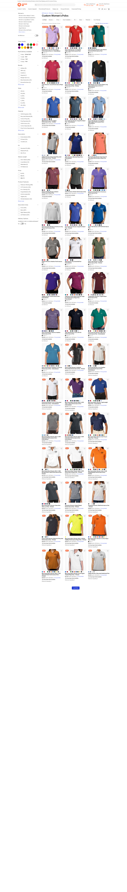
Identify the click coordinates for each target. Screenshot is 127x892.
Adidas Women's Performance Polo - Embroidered (51, 297)
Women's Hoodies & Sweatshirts (27, 17)
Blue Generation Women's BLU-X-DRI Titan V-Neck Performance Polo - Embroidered (74, 404)
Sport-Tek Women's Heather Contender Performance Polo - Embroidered (52, 368)
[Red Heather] (44, 260)
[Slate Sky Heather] (94, 365)
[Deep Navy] (49, 400)
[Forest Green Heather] (94, 260)
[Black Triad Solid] (101, 260)
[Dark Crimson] (54, 400)
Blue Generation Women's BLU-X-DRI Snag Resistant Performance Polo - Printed (97, 472)
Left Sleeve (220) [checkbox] (25, 214)
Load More (75, 588)
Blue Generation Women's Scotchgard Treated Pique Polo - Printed (74, 574)
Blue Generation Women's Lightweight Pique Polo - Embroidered (98, 403)
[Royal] (65, 155)
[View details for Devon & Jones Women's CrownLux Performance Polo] (99, 178)
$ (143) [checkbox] (22, 173)
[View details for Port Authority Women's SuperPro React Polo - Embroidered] (75, 107)
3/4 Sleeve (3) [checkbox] (24, 166)
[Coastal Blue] (95, 155)
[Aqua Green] (44, 537)
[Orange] (74, 294)
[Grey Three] (51, 294)
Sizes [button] (80, 19)
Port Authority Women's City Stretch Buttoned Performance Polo (97, 50)
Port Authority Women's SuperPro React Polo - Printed (75, 227)
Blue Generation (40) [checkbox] (26, 80)
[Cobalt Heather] (51, 365)
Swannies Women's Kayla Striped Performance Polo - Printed (73, 506)
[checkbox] (29, 54)
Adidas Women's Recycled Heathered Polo (98, 573)
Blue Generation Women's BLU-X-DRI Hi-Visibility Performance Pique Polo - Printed (75, 539)
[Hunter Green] (70, 400)
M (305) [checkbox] (23, 98)
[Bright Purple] (95, 331)
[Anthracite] (58, 48)
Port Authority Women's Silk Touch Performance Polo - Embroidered (97, 333)
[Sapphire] (88, 225)
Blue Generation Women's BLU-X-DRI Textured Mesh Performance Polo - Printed (51, 575)
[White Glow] (46, 400)
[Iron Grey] (79, 48)
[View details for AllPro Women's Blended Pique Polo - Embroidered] (75, 143)
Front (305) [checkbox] (23, 207)
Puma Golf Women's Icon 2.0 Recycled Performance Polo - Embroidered (51, 403)
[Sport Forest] (70, 331)
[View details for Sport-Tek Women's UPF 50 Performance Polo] (99, 213)
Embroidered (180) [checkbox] (25, 137)
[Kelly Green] (94, 190)
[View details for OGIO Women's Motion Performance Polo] (75, 178)
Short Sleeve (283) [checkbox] (25, 159)
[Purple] (70, 48)
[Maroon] (74, 48)
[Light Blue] (79, 400)
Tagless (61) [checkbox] (24, 196)
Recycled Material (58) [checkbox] (26, 116)
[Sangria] (90, 537)
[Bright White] (46, 83)
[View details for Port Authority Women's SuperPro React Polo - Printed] (75, 213)
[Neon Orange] (97, 331)
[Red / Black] (65, 435)
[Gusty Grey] (77, 119)
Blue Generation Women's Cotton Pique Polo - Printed (98, 539)
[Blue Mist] (56, 83)
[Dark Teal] (95, 48)
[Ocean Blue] (101, 190)
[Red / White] (88, 294)
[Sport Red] (67, 331)
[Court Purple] (49, 48)
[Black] (76, 48)
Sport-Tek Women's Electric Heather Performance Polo (51, 333)
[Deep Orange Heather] (49, 365)
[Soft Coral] (94, 225)
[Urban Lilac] (54, 48)
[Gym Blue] (42, 48)
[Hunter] (102, 435)
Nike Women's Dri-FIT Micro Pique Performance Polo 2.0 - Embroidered (51, 50)
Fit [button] (74, 19)
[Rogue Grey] (49, 83)
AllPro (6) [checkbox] (23, 70)
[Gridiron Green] (47, 83)
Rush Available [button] (66, 19)
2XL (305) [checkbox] (23, 105)
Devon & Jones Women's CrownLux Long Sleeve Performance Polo (52, 227)
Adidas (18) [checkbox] (23, 68)
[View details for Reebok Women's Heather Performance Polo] (52, 248)
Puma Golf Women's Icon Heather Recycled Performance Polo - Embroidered (96, 369)
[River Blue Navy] (90, 48)
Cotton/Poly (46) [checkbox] (25, 118)
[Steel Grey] (102, 331)
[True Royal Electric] (42, 331)
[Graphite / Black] (69, 435)
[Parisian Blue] (49, 190)
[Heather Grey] (46, 435)
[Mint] (47, 48)
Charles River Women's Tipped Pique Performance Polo (97, 297)
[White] (46, 48)
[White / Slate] (90, 294)
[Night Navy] (42, 190)
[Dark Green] (70, 119)
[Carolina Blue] (104, 119)
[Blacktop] (53, 83)
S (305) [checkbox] (22, 96)
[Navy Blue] (65, 365)
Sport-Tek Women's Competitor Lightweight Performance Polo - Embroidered (96, 122)
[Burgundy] (76, 119)
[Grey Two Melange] (92, 571)
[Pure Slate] (77, 294)
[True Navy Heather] (95, 260)
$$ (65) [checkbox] (22, 175)
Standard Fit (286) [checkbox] (25, 148)
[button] (104, 5)
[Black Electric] (49, 331)
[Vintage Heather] (54, 365)
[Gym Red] (44, 119)
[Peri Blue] (70, 365)
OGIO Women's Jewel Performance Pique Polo (52, 85)
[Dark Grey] (47, 119)
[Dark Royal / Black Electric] (53, 331)
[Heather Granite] (67, 155)
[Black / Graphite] (70, 435)
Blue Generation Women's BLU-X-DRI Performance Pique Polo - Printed (74, 471)
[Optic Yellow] (65, 537)
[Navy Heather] (42, 260)
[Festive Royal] (42, 400)
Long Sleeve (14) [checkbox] (25, 162)
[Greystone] (81, 155)
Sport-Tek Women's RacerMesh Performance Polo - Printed (73, 85)
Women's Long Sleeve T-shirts (26, 19)
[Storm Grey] (79, 119)
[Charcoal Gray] (46, 537)
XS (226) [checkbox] (23, 93)
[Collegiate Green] (47, 294)
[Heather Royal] (44, 435)
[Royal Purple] (72, 294)
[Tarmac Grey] (69, 190)
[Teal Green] (70, 294)
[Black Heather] (47, 260)
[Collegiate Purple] (49, 294)
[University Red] (44, 48)
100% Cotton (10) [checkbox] (25, 123)
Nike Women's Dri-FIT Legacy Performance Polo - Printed (49, 121)
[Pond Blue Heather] (88, 260)
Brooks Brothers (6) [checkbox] (26, 82)
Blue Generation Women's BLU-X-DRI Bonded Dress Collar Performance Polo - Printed (52, 472)
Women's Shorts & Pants (25, 30)
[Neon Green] (72, 83)
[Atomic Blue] (81, 48)
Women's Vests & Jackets (25, 21)
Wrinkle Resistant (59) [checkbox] (26, 199)
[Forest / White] (101, 294)
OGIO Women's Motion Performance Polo (75, 191)
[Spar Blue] (54, 83)
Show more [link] (21, 84)
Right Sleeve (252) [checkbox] (25, 212)
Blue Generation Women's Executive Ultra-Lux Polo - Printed (51, 506)
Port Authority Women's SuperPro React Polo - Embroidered (75, 121)
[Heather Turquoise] (42, 435)
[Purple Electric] (44, 331)
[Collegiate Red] (44, 294)
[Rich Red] (67, 119)
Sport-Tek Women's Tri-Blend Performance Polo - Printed (95, 262)
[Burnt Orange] (51, 571)
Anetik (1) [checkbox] (23, 73)
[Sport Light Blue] (77, 331)
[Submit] (36, 4)
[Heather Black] (47, 435)
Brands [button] (51, 19)
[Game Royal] (53, 48)
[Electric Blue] (58, 83)
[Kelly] (94, 400)
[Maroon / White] (102, 294)
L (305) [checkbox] (22, 100)
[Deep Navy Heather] (90, 365)
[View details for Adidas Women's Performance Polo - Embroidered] (52, 283)
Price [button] (57, 19)
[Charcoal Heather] (46, 260)
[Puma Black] (53, 400)
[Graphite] (92, 48)
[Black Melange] (47, 155)
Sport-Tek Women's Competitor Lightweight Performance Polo (73, 50)
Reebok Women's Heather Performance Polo (52, 262)
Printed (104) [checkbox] (24, 139)
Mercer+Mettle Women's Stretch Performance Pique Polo (50, 192)
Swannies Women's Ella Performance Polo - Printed (98, 506)
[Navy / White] (97, 294)
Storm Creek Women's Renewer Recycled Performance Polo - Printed (52, 539)
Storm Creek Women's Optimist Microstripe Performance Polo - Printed (75, 368)
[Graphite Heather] (53, 365)
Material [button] (88, 19)
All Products (45, 13)
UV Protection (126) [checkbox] (26, 187)
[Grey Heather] (67, 83)
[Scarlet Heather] (44, 365)
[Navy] (42, 83)
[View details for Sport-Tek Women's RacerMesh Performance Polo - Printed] (75, 71)
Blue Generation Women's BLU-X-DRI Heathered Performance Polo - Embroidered (51, 438)
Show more (21, 32)
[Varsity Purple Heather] (47, 365)
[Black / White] (94, 294)
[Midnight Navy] (51, 119)
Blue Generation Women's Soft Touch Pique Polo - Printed (97, 437)
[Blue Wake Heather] (42, 365)
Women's (51, 13)
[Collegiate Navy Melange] (44, 155)
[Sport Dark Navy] (72, 331)
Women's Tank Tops (24, 24)
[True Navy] (72, 48)
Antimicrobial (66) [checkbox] (25, 194)
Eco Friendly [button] (97, 19)
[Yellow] (104, 435)
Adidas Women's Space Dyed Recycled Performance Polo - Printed (51, 157)
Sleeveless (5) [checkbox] (24, 164)
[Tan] (72, 469)
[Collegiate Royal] (54, 294)
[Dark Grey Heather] (99, 260)
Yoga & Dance (22, 28)
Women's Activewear (24, 26)
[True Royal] (65, 48)
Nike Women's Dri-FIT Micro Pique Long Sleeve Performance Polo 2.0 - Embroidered (98, 86)
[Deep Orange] (76, 83)
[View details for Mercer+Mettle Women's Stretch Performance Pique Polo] (52, 178)
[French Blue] (88, 190)
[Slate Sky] (51, 400)
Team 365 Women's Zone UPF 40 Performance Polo (73, 333)
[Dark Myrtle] (47, 400)
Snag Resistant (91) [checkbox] (26, 192)
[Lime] (72, 155)
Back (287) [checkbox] (23, 210)
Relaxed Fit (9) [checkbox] (24, 150)
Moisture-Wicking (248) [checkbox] (27, 184)
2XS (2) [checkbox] (22, 91)
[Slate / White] (95, 294)
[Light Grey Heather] (97, 260)
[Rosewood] (44, 190)
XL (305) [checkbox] (23, 103)
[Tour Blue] (76, 294)
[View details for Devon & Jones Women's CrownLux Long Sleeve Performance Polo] (52, 213)
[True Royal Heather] (90, 260)
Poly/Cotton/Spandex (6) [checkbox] (27, 128)
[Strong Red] (44, 400)
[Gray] (76, 400)
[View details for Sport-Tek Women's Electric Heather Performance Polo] (52, 319)
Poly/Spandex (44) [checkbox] (25, 121)
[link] (22, 5)
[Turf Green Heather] (46, 365)
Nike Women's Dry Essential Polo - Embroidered (73, 262)
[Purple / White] (92, 294)
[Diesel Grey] (51, 83)
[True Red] (67, 48)
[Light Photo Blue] (42, 119)
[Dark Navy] (81, 294)
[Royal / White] (99, 294)
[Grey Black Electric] (51, 331)
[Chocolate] (99, 435)
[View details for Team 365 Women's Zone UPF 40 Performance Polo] (75, 319)
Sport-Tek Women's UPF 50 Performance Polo (98, 227)
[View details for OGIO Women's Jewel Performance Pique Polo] (52, 71)
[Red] (69, 155)
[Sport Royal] (65, 331)
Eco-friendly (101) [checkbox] (25, 189)
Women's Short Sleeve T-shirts (26, 15)
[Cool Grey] (56, 48)
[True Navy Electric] (46, 331)
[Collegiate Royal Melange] (42, 155)
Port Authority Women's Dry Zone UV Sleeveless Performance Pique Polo (97, 157)
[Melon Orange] (67, 365)
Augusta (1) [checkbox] (24, 75)
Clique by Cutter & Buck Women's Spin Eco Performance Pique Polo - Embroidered (74, 298)
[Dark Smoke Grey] (97, 225)
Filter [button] (45, 19)
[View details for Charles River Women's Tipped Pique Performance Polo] (99, 283)
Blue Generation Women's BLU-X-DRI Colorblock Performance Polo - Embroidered (74, 438)
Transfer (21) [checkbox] (24, 141)
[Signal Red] (44, 83)
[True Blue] (88, 48)
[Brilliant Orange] (51, 48)
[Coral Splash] (92, 155)
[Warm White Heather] (92, 365)
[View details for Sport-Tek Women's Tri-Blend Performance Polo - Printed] (99, 248)
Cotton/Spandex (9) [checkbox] (26, 126)
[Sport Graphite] (74, 331)
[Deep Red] (69, 83)
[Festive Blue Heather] (88, 365)
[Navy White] (65, 503)
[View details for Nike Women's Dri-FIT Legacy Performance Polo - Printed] (52, 107)
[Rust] (76, 155)
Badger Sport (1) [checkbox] (25, 77)
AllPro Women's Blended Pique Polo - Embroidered (74, 157)
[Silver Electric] (47, 331)
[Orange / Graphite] (67, 435)
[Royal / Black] (72, 435)
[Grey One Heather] (46, 155)
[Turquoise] (88, 435)
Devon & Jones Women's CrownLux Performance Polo (97, 192)
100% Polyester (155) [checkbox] (26, 114)
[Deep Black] (81, 119)
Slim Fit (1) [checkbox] (23, 153)
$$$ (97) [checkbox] (23, 178)
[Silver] (77, 48)
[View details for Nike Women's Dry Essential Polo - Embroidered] (75, 248)
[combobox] (54, 4)
